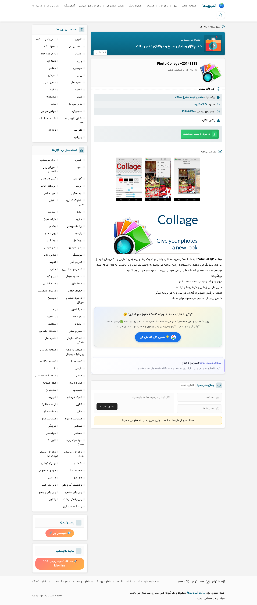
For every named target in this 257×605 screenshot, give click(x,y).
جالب (53, 269)
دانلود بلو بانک (147, 581)
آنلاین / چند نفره (46, 39)
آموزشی (77, 179)
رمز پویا (77, 317)
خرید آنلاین (49, 283)
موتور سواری (48, 111)
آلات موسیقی (48, 160)
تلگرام (216, 581)
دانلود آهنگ (40, 581)
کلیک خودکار (74, 397)
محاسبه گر (50, 411)
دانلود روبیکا (103, 581)
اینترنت (52, 212)
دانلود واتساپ (81, 581)
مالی (79, 411)
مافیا (53, 104)
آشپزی (78, 39)
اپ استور (77, 193)
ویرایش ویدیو (47, 492)
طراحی (78, 368)
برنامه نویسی (74, 226)
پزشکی (51, 240)
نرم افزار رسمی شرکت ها (48, 454)
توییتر (181, 581)
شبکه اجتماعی (47, 331)
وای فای (77, 478)
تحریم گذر (76, 262)
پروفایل (77, 240)
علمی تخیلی (49, 82)
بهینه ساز (50, 233)
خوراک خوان (75, 291)
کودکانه (51, 97)
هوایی (78, 130)
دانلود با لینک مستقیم (196, 134)
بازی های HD (48, 54)
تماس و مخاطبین (72, 269)
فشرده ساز (75, 383)
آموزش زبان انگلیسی (50, 169)
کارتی (79, 97)
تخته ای (51, 61)
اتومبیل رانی (75, 46)
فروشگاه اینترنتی (45, 376)
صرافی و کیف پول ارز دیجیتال (75, 352)
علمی (79, 376)
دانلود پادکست (47, 291)
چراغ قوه (51, 276)
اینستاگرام (198, 581)
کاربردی (77, 390)
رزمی (79, 75)
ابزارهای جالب (48, 186)
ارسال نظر (108, 407)
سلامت (52, 324)
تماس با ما (53, 6)
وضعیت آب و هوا (72, 485)
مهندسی (51, 433)
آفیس (78, 160)
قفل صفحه (49, 383)
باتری (79, 219)
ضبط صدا (76, 361)
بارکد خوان (50, 219)
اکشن (78, 54)
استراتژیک (50, 46)
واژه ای (52, 130)
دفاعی (52, 68)
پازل (79, 61)
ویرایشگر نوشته (72, 499)
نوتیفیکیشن (48, 463)
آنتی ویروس (48, 179)
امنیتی (52, 200)
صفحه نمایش (48, 350)
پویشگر (77, 255)
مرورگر (52, 426)
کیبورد (52, 397)
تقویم (52, 262)
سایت (202, 593)
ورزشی (78, 137)
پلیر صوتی (50, 248)
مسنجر (150, 6)
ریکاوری (51, 317)
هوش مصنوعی (115, 6)
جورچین (77, 68)
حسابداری (76, 283)
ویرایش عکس (174, 70)
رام (54, 309)
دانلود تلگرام (125, 581)
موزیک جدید (60, 581)
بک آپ (52, 226)
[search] (220, 15)
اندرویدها (209, 6)
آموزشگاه (69, 6)
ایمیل (79, 212)
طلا (54, 368)
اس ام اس (50, 193)
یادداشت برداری (72, 506)
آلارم (79, 167)
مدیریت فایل (48, 419)
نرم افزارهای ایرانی (90, 6)
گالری (79, 404)
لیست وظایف (48, 404)
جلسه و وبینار (74, 276)
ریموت (78, 324)
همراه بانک (135, 6)
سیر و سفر (75, 331)
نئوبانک (51, 440)
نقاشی (78, 463)
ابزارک (79, 186)
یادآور (52, 499)
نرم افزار (163, 6)
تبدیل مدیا (50, 255)
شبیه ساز (76, 82)
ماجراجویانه (75, 104)
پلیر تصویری (75, 248)
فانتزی (78, 90)
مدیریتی (77, 111)
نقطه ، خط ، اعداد (46, 118)
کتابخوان (51, 390)
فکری (52, 90)
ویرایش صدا (48, 485)
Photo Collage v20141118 (177, 64)
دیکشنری (76, 309)
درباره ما (37, 6)
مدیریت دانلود (73, 419)
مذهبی (78, 426)
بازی (175, 6)
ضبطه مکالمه (48, 361)
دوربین (52, 298)
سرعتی (52, 75)
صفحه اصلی (189, 6)
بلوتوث (78, 233)
